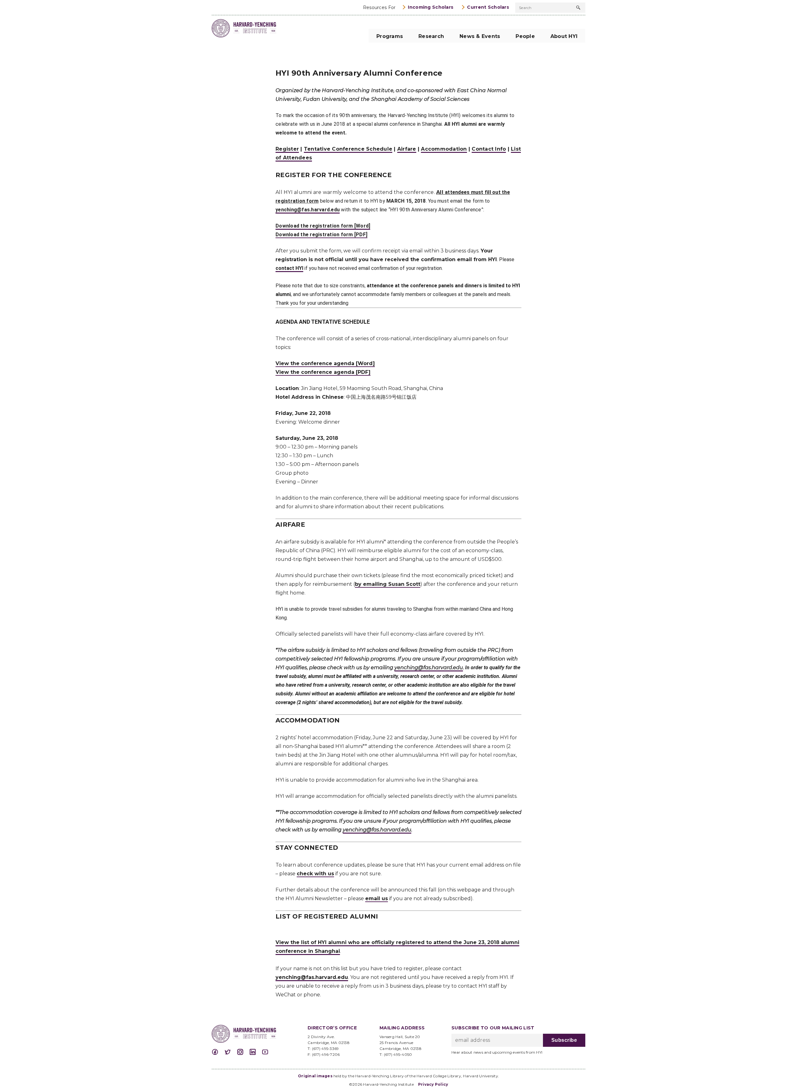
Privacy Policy (433, 1084)
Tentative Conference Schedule (348, 149)
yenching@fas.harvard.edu (308, 210)
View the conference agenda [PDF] (323, 372)
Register (287, 149)
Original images (315, 1076)
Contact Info (489, 149)
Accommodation (444, 149)
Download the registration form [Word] (323, 226)
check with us (315, 874)
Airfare (406, 149)
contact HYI (289, 268)
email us (376, 898)
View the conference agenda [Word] (325, 363)
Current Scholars (488, 7)
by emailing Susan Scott (387, 584)
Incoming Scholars (430, 7)
